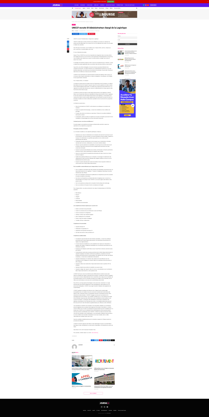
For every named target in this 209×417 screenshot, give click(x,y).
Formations (120, 5)
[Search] (136, 8)
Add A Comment (93, 393)
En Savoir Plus (110, 1)
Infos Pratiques (110, 5)
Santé (92, 8)
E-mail (119, 39)
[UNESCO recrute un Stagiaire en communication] (82, 379)
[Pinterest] (68, 49)
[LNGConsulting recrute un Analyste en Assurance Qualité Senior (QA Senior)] (104, 361)
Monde (111, 8)
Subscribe (153, 5)
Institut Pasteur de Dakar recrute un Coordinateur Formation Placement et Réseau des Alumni (82, 369)
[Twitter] (68, 44)
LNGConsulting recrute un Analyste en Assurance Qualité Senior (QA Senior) (104, 369)
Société (88, 8)
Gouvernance (101, 8)
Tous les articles (129, 5)
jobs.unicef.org (95, 332)
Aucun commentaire (90, 30)
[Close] (207, 1)
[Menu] (72, 8)
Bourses (82, 5)
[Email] (68, 51)
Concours (89, 5)
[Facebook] (68, 42)
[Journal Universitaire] (57, 5)
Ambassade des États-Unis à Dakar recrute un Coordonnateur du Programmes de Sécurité (103, 387)
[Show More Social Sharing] (97, 34)
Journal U (76, 30)
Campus (102, 5)
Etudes (96, 8)
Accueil (77, 5)
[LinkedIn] (68, 46)
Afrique (107, 8)
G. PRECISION (108, 413)
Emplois (96, 5)
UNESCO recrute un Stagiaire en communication (81, 386)
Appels (84, 8)
